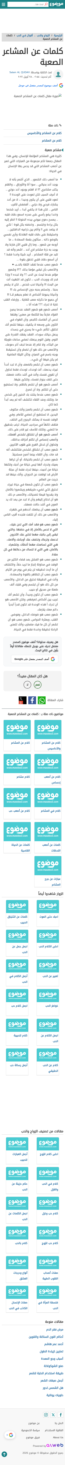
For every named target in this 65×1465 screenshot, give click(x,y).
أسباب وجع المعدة (52, 1358)
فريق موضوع (33, 1437)
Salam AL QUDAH (19, 72)
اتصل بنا (59, 1423)
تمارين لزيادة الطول (51, 1351)
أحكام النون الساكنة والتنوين (46, 1336)
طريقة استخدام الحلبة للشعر (46, 1373)
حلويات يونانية (54, 1395)
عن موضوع (34, 1423)
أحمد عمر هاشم (53, 1344)
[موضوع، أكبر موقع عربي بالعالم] (56, 5)
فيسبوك (32, 700)
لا (27, 684)
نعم (37, 684)
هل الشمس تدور (53, 1388)
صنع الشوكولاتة (53, 1366)
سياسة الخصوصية (30, 1430)
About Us (58, 1437)
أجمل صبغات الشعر (52, 1380)
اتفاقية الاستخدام (54, 1430)
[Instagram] (46, 1415)
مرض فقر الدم (54, 1329)
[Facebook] (60, 1415)
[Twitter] (53, 1415)
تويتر (23, 700)
